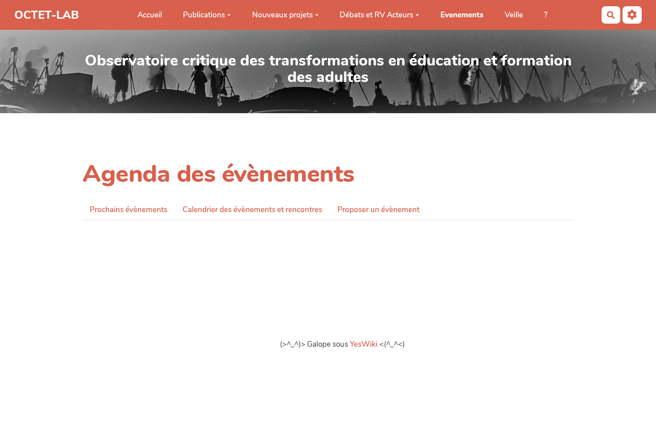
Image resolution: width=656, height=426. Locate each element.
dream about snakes (117, 251)
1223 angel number (116, 226)
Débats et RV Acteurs (376, 15)
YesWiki (364, 344)
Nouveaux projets (282, 15)
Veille (514, 15)
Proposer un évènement (378, 210)
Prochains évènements (128, 210)
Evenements (461, 15)
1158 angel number (116, 238)
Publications (204, 15)
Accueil (149, 15)
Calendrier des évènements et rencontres (252, 210)
